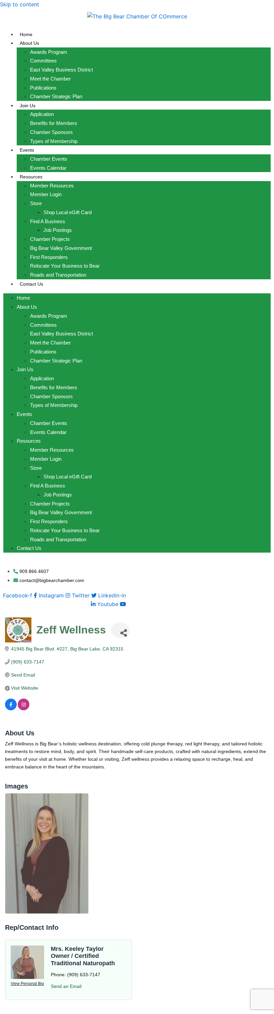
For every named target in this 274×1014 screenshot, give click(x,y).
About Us (29, 43)
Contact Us (31, 284)
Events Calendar (48, 168)
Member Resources (52, 185)
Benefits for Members (53, 123)
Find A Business (47, 221)
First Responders (49, 257)
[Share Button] (120, 629)
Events (27, 150)
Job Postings (57, 230)
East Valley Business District (61, 70)
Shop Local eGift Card (67, 212)
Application (42, 114)
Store (36, 203)
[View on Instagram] (23, 708)
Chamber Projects (50, 239)
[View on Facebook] (11, 708)
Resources (31, 176)
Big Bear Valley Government (61, 248)
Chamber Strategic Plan (56, 96)
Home (26, 34)
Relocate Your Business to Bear (65, 266)
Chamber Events (48, 159)
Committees (43, 60)
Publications (43, 88)
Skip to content (19, 4)
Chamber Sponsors (51, 132)
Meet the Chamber (50, 79)
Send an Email (66, 986)
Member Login (45, 194)
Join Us (27, 105)
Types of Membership (54, 141)
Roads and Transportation (58, 275)
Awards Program (48, 52)
